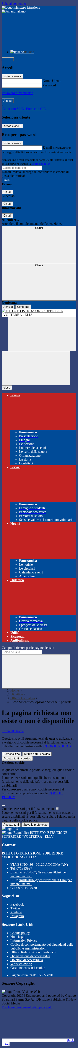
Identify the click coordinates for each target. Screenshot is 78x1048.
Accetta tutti (17, 758)
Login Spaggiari (40, 163)
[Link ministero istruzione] (21, 7)
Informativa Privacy (23, 940)
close (6, 387)
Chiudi (7, 192)
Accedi (7, 59)
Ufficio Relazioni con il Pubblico (32, 952)
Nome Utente (52, 81)
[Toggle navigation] (36, 368)
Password (49, 85)
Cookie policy (20, 933)
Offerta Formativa (22, 698)
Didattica (16, 694)
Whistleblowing (21, 964)
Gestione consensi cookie (27, 968)
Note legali (17, 937)
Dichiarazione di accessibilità (30, 956)
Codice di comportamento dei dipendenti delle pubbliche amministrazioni (41, 946)
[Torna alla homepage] (39, 313)
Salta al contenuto (14, 3)
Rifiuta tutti (37, 754)
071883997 (24, 868)
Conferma (23, 306)
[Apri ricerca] (42, 334)
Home (14, 690)
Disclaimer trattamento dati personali (27, 1007)
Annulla (8, 306)
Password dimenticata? (17, 93)
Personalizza (11, 754)
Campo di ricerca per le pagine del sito (28, 648)
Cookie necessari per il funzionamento (28, 809)
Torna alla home (13, 731)
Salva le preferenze (35, 824)
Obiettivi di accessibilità (26, 960)
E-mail (47, 147)
